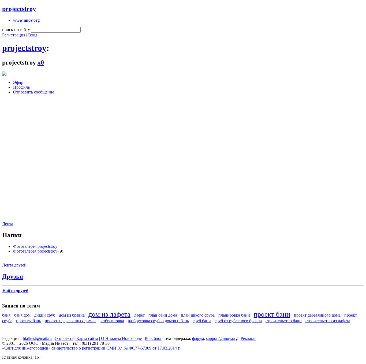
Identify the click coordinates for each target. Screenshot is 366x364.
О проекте (64, 338)
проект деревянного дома (317, 315)
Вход (32, 35)
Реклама (248, 338)
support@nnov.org (222, 338)
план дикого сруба (198, 315)
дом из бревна (72, 315)
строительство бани (284, 320)
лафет (139, 315)
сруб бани (202, 320)
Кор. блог (153, 338)
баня (6, 315)
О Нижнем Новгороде (121, 338)
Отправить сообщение (33, 92)
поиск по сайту (16, 29)
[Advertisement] (34, 162)
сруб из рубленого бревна (238, 320)
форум (198, 338)
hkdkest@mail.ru (37, 338)
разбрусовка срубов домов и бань (158, 320)
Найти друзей (15, 290)
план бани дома (162, 315)
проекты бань (28, 320)
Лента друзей (14, 265)
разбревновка (111, 320)
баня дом (22, 315)
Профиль (21, 87)
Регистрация (13, 35)
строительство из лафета (327, 320)
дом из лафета (109, 314)
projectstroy (19, 8)
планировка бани (234, 315)
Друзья (12, 276)
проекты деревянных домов (70, 320)
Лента (7, 224)
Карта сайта (87, 338)
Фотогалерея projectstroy (35, 246)
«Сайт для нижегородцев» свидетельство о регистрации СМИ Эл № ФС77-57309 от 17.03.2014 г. (91, 348)
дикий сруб (44, 315)
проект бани (272, 314)
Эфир (18, 82)
